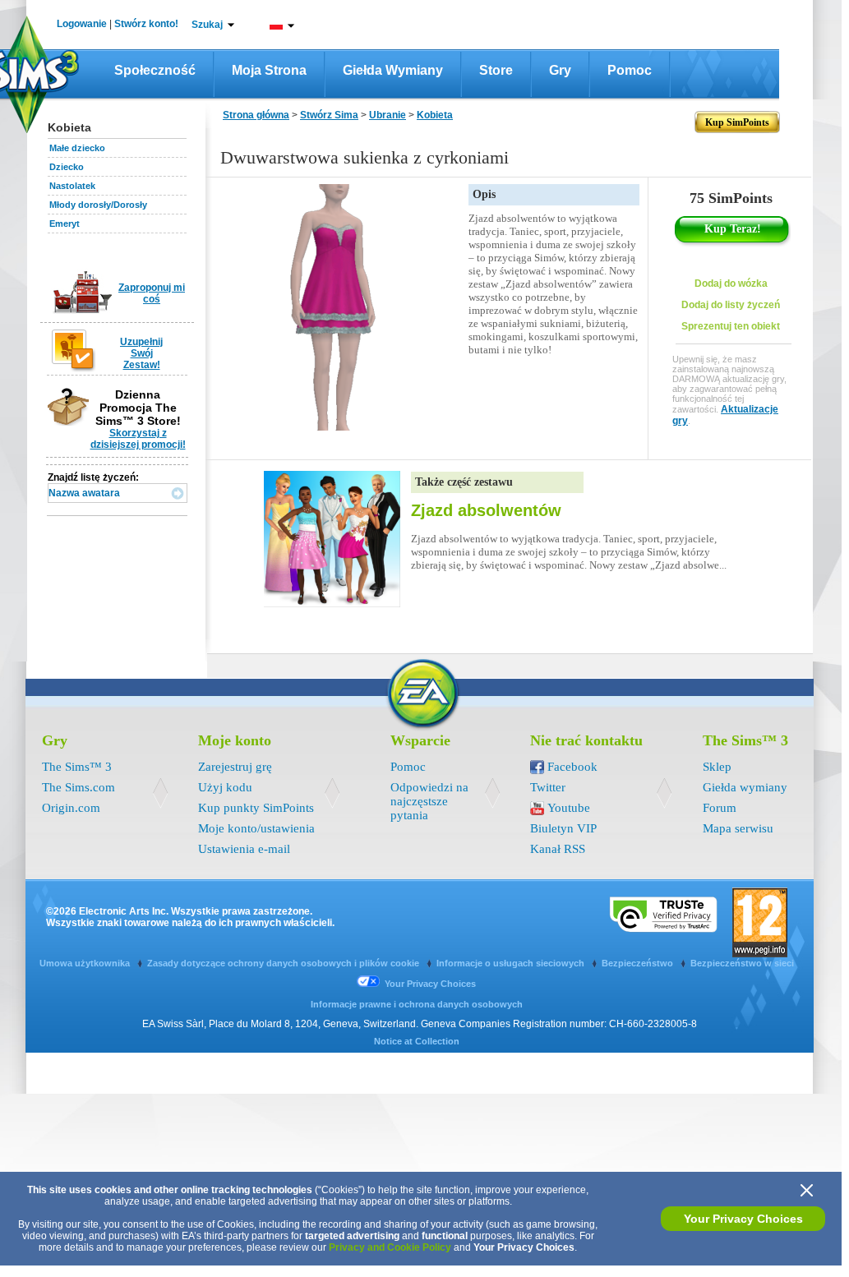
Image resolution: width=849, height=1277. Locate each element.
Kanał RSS (557, 848)
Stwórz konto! (146, 24)
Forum (719, 807)
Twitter (547, 787)
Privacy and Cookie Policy (390, 1247)
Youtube (568, 807)
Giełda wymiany (393, 70)
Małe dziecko (77, 148)
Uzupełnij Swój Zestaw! (141, 353)
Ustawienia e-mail (244, 848)
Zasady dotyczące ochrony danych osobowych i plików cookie (284, 963)
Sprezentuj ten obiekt (730, 326)
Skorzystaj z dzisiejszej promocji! (138, 438)
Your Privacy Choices (743, 1218)
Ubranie (387, 115)
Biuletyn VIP (563, 828)
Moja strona (269, 70)
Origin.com (71, 807)
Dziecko (66, 167)
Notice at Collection (416, 1041)
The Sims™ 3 (77, 766)
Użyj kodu (225, 787)
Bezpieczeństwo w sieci (742, 963)
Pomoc (629, 70)
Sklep (717, 766)
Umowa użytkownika (85, 963)
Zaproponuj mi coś (151, 293)
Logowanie (82, 24)
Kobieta (435, 115)
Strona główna (256, 115)
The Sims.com (78, 787)
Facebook (572, 766)
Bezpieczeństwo (639, 963)
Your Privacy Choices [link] (430, 984)
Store (496, 70)
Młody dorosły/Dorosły (98, 205)
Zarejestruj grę (235, 766)
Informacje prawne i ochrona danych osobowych (417, 1004)
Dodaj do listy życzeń (730, 305)
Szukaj (207, 24)
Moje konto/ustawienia (256, 828)
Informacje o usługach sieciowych (511, 963)
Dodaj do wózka (731, 283)
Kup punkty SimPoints (256, 807)
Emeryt (64, 223)
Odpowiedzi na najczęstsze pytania (429, 801)
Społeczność (155, 70)
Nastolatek (72, 186)
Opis (484, 194)
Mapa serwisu (738, 828)
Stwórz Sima (329, 115)
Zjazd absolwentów (486, 510)
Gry (560, 70)
